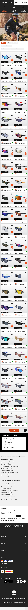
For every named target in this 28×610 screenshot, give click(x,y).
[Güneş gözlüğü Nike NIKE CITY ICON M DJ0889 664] (20, 338)
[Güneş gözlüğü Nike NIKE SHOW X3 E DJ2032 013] (7, 103)
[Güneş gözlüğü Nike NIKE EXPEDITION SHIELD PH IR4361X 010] (7, 228)
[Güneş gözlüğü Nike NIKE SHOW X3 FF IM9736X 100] (20, 244)
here (13, 520)
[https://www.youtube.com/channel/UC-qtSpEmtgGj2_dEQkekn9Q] (24, 581)
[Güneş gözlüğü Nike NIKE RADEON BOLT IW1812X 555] (20, 354)
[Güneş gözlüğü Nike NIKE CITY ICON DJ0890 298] (7, 385)
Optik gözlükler (14, 11)
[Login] (14, 7)
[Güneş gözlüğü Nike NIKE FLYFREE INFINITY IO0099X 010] (7, 322)
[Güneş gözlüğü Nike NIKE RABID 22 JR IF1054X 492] (20, 119)
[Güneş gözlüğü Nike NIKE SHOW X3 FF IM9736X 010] (20, 322)
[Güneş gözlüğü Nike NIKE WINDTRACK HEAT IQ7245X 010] (7, 150)
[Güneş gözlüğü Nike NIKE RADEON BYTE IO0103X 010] (20, 260)
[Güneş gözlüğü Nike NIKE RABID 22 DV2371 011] (7, 119)
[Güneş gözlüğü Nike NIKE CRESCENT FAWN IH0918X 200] (20, 416)
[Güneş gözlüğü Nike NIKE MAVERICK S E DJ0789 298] (7, 400)
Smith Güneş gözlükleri (7, 474)
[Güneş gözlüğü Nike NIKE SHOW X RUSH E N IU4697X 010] (20, 134)
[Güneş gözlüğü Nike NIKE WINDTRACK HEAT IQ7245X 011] (7, 197)
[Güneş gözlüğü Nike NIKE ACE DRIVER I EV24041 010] (20, 307)
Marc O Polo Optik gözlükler (8, 485)
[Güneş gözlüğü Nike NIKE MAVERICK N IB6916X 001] (7, 72)
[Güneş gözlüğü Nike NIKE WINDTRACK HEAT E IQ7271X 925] (20, 150)
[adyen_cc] (2, 561)
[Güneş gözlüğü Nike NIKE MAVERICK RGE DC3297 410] (7, 260)
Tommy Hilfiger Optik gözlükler (9, 490)
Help (2, 550)
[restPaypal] (10, 561)
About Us (3, 536)
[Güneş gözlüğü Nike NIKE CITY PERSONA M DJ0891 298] (20, 369)
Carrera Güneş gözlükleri (7, 459)
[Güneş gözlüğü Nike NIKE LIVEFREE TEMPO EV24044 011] (20, 181)
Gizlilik (15, 602)
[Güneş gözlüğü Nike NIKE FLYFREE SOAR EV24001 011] (7, 338)
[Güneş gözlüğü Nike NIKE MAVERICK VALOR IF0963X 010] (20, 385)
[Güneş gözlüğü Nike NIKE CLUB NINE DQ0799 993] (20, 400)
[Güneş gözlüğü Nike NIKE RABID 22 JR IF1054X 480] (7, 275)
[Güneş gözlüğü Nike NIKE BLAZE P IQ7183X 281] (7, 181)
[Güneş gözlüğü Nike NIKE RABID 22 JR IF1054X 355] (7, 87)
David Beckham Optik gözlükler (9, 499)
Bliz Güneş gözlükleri (6, 468)
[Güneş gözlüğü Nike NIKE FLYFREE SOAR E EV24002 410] (7, 307)
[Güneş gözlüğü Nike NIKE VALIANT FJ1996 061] (7, 134)
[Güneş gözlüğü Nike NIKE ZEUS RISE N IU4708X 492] (7, 56)
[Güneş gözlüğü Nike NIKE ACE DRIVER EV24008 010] (20, 275)
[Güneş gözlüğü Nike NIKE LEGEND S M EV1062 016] (7, 416)
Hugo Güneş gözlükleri (7, 470)
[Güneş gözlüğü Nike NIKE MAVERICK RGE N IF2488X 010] (7, 369)
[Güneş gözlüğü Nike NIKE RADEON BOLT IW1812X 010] (20, 166)
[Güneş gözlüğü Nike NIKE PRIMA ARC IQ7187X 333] (7, 244)
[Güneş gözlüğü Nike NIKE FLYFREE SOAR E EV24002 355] (7, 291)
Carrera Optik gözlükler (7, 494)
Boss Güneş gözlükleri (7, 464)
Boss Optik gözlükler (6, 488)
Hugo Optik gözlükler (6, 498)
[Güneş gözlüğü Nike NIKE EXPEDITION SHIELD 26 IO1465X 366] (20, 197)
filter (4, 42)
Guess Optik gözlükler (7, 486)
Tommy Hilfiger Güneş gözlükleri (9, 472)
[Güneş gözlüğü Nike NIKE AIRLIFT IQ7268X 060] (20, 213)
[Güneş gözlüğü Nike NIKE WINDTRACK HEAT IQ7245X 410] (7, 213)
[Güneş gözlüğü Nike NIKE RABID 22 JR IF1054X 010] (20, 103)
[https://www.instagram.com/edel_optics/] (21, 581)
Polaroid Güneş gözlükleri (7, 461)
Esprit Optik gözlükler (6, 492)
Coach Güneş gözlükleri (7, 475)
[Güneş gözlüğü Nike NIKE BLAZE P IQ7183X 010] (20, 56)
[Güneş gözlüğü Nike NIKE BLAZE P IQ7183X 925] (20, 87)
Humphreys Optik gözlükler (8, 483)
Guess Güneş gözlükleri (7, 462)
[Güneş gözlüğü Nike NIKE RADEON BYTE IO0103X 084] (7, 166)
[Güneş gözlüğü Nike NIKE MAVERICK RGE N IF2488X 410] (7, 354)
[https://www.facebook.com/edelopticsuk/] (18, 581)
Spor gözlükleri (24, 11)
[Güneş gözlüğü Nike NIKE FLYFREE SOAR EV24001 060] (20, 291)
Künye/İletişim (21, 602)
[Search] (5, 7)
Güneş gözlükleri (4, 11)
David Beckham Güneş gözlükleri (10, 466)
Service (3, 543)
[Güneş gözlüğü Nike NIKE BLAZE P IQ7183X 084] (20, 72)
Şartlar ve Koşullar (7, 602)
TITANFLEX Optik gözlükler (8, 496)
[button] (7, 2)
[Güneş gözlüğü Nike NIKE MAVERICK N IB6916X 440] (20, 228)
